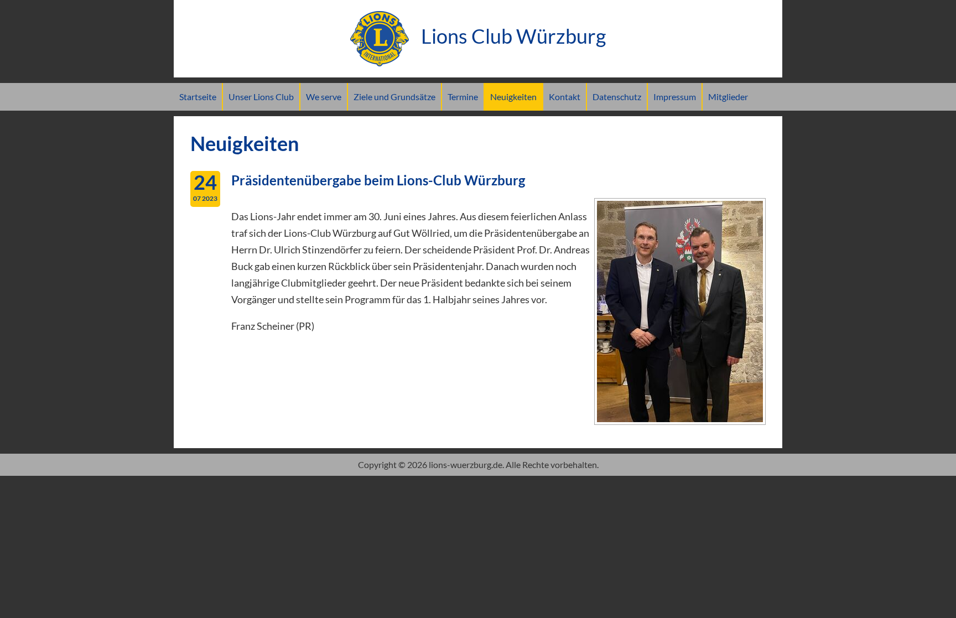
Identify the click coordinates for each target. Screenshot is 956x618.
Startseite (197, 96)
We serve (323, 96)
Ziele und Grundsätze (394, 96)
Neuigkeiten (513, 96)
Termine (463, 96)
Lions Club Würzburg (511, 36)
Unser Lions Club (261, 96)
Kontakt (564, 96)
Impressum (674, 96)
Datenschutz (617, 96)
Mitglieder (728, 96)
